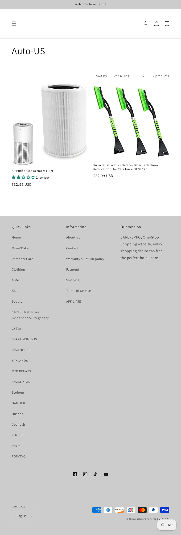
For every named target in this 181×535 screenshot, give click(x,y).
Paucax (17, 446)
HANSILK (18, 403)
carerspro (140, 518)
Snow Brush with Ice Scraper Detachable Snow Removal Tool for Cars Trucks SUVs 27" (125, 167)
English (22, 516)
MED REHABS (21, 371)
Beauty (17, 301)
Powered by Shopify (158, 518)
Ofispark (18, 414)
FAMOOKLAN (21, 382)
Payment (72, 269)
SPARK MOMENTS (24, 339)
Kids (15, 290)
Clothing (18, 269)
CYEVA (16, 328)
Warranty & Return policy (85, 259)
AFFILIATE (73, 301)
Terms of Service (78, 290)
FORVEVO (18, 456)
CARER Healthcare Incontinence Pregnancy (30, 315)
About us (73, 237)
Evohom (18, 392)
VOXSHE (18, 435)
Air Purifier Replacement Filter (32, 171)
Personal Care (22, 259)
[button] (14, 23)
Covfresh (18, 424)
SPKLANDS (20, 360)
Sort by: (101, 76)
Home (16, 237)
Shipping (73, 280)
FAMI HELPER (22, 350)
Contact (72, 248)
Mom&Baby (20, 248)
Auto (15, 280)
